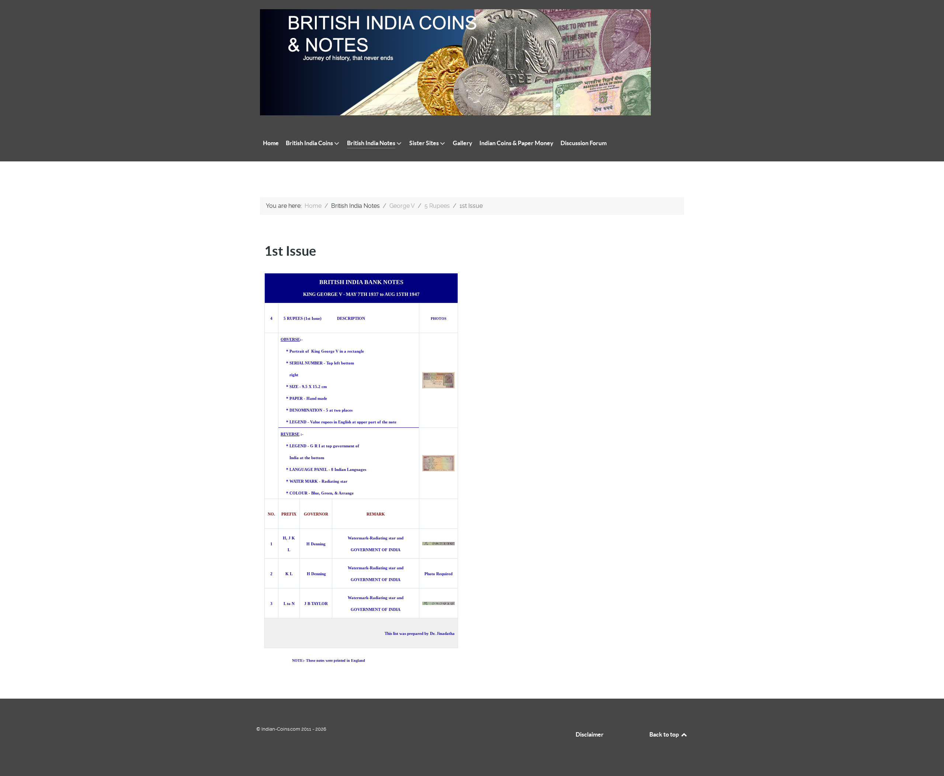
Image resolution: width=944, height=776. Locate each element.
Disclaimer (590, 734)
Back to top (664, 734)
